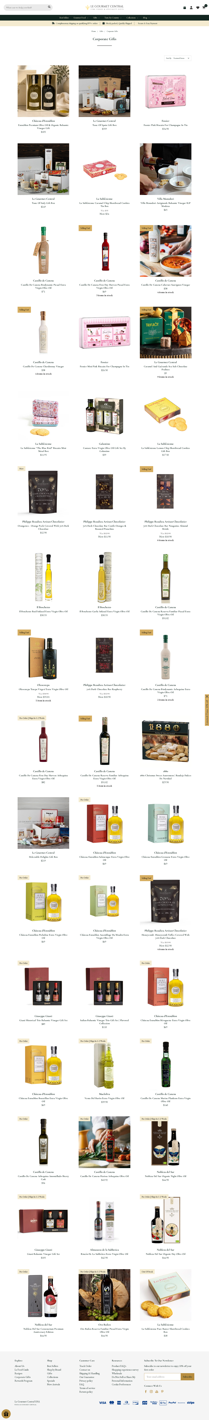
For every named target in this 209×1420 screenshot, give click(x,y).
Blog (145, 17)
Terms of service (87, 1388)
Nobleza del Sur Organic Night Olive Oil (165, 1176)
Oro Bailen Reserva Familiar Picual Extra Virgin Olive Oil (104, 1330)
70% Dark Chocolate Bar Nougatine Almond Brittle (165, 527)
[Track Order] (185, 8)
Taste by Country (111, 17)
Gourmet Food (79, 17)
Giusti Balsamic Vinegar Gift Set (43, 1254)
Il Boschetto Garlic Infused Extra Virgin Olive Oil (105, 611)
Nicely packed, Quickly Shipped (118, 23)
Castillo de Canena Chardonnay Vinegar (43, 366)
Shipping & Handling (89, 1373)
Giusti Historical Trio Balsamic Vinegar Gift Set (43, 1020)
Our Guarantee (86, 1377)
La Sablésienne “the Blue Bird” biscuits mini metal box (43, 450)
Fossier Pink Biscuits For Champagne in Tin (166, 125)
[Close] (207, 696)
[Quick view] (40, 98)
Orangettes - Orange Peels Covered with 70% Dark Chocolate (43, 527)
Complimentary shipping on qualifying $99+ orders (76, 23)
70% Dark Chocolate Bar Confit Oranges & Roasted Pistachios (104, 527)
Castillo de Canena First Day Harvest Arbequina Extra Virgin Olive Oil (43, 777)
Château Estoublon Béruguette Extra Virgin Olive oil (165, 1022)
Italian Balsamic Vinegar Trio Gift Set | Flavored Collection (104, 1022)
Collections (131, 17)
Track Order (85, 1366)
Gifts (95, 17)
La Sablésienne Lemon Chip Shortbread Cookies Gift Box (165, 450)
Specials (51, 1380)
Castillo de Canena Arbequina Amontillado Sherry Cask (43, 1178)
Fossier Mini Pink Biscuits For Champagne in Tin (104, 366)
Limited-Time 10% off (207, 712)
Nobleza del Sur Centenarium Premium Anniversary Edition (43, 1330)
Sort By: (169, 58)
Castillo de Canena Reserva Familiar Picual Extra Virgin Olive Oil (165, 613)
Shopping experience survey (125, 1369)
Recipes (18, 1373)
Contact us (84, 1369)
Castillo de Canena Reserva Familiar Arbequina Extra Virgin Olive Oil (104, 777)
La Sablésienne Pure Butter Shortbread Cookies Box (166, 1330)
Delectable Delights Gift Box (43, 856)
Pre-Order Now (43, 760)
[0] (203, 7)
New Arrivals (53, 1384)
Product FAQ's (119, 1366)
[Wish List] (47, 98)
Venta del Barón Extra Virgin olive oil (104, 1098)
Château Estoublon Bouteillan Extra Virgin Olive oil (43, 1100)
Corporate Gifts (23, 1377)
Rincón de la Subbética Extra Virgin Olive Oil (104, 1254)
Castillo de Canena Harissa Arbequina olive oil (104, 1176)
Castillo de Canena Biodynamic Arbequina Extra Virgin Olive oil (165, 691)
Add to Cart (43, 109)
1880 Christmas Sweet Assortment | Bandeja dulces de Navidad (165, 777)
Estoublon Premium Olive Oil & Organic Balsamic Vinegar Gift (43, 127)
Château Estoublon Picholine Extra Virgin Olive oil (43, 936)
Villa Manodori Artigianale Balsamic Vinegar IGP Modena (166, 205)
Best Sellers (64, 17)
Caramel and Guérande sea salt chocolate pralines (165, 368)
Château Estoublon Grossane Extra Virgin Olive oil (166, 858)
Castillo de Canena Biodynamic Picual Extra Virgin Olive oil (43, 286)
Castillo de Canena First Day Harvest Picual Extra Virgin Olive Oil (104, 286)
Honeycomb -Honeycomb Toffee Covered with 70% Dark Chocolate (165, 936)
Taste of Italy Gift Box (43, 203)
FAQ (81, 1384)
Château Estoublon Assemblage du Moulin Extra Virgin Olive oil (104, 936)
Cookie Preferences (121, 1384)
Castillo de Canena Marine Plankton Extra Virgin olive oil (166, 1100)
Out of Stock (165, 760)
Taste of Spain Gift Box (104, 125)
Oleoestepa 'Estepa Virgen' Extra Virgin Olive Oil (43, 689)
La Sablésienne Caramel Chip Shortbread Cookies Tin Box (104, 205)
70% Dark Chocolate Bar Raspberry (104, 689)
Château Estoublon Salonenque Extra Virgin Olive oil (104, 858)
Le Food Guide (22, 1369)
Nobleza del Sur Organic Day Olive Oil (165, 1254)
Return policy (86, 1391)
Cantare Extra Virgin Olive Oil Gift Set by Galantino (104, 450)
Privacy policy (86, 1380)
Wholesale (117, 1373)
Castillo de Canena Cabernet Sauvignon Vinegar (165, 284)
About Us (19, 1366)
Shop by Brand (54, 1369)
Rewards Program (23, 1380)
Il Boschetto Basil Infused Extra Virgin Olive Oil (43, 611)
